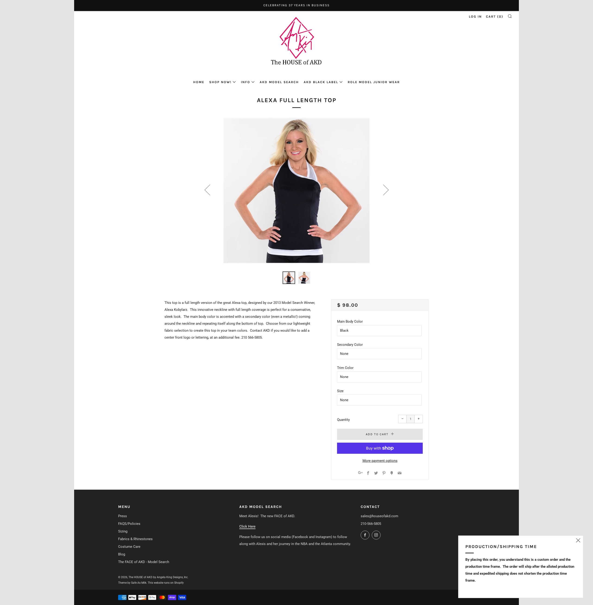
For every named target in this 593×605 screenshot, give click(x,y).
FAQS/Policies (129, 524)
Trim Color (345, 368)
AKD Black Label (321, 82)
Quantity (343, 420)
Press (122, 516)
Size (340, 391)
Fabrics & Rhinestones (135, 539)
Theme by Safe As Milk (132, 582)
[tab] (289, 277)
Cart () (494, 17)
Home (198, 82)
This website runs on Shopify (166, 582)
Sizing (122, 531)
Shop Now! (220, 82)
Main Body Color (350, 321)
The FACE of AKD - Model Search (143, 562)
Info (245, 82)
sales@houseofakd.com (379, 516)
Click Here (247, 526)
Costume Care (129, 547)
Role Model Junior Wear (374, 82)
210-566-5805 (371, 524)
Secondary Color (350, 345)
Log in (475, 17)
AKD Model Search (279, 82)
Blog (121, 554)
